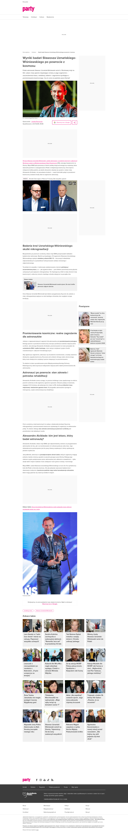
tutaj (37, 829)
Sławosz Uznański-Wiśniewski (44, 611)
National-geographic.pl (50, 812)
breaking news (28, 611)
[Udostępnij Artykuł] (74, 122)
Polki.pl (66, 805)
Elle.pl (24, 805)
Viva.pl (87, 805)
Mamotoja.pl (47, 805)
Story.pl (88, 812)
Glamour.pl (25, 809)
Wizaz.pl (88, 809)
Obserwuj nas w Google (63, 122)
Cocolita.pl (25, 812)
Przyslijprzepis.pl (69, 812)
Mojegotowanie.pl (48, 809)
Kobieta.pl (67, 809)
